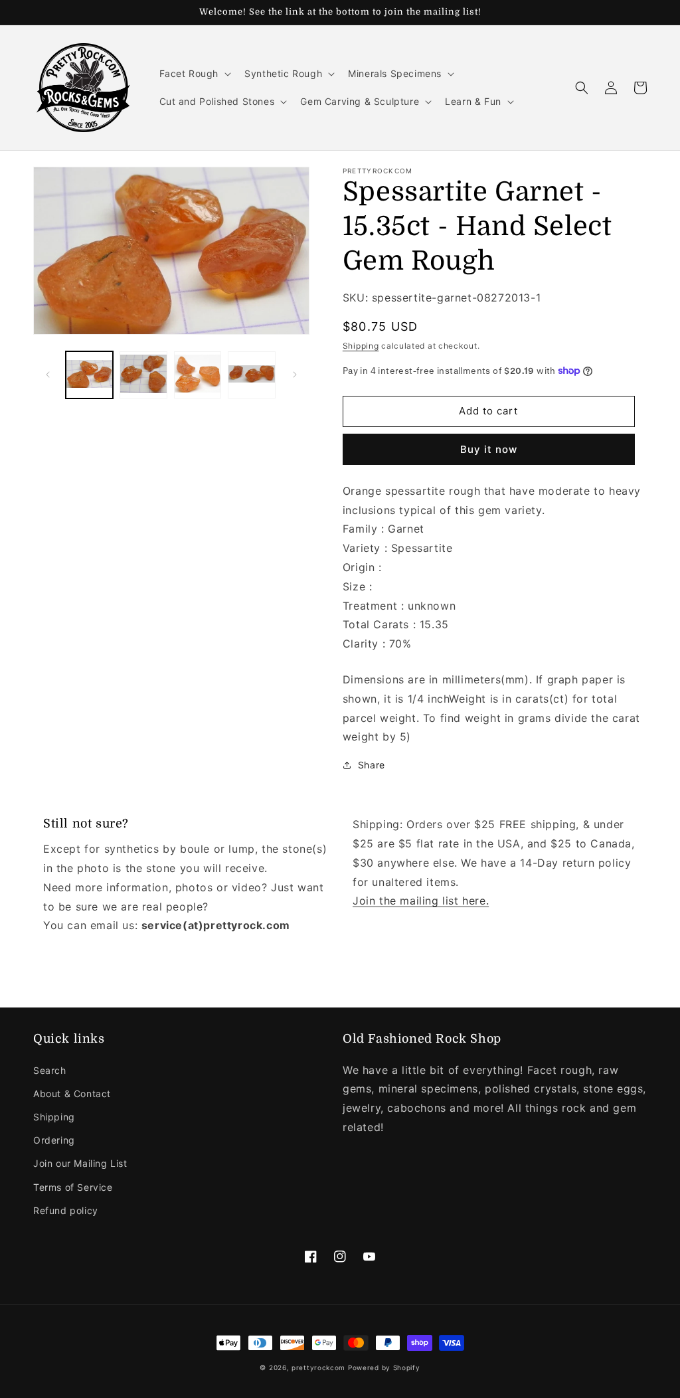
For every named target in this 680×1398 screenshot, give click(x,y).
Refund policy (65, 1210)
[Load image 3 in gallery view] (197, 374)
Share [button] (371, 764)
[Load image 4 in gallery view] (251, 374)
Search (49, 1070)
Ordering (54, 1140)
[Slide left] (47, 374)
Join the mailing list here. (421, 900)
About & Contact (72, 1093)
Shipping (361, 346)
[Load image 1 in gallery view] (89, 374)
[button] (194, 74)
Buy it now (488, 449)
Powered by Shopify (384, 1367)
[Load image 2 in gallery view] (143, 374)
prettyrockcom (318, 1367)
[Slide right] (294, 374)
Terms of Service (73, 1187)
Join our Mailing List (80, 1163)
